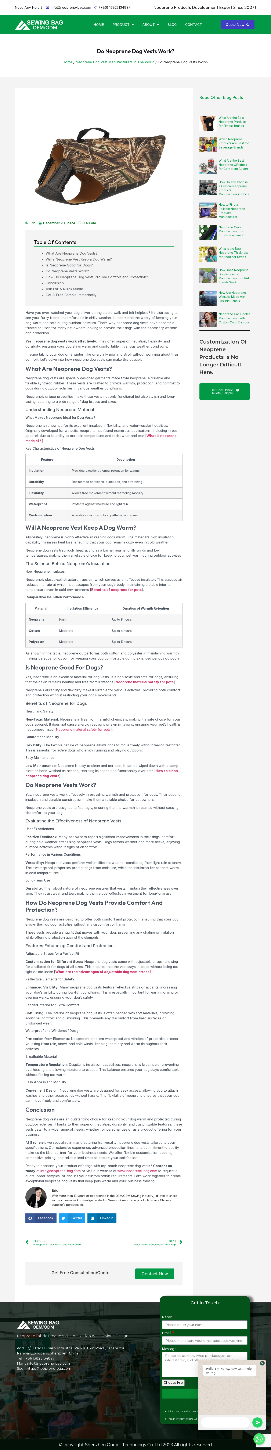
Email (167, 1333)
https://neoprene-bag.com (49, 1369)
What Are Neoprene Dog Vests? (72, 253)
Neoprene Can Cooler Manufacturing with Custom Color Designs (234, 318)
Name (167, 1317)
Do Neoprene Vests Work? (67, 271)
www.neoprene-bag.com (137, 1171)
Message (169, 1349)
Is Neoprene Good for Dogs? (69, 265)
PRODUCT (121, 24)
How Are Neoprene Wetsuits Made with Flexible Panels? (232, 296)
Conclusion (55, 283)
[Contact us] (259, 1439)
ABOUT (148, 24)
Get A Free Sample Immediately (71, 295)
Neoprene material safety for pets (83, 729)
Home (67, 62)
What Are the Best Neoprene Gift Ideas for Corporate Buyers (234, 164)
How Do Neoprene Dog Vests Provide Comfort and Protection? (97, 277)
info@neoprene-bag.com (60, 1171)
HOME (98, 24)
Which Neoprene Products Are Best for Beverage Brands (234, 143)
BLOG (172, 24)
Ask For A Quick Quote (64, 289)
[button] (237, 24)
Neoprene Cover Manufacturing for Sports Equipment (231, 231)
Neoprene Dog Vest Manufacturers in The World (115, 62)
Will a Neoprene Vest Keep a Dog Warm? (79, 259)
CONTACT (193, 24)
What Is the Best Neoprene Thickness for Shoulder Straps (233, 252)
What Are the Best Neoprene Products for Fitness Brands (232, 122)
